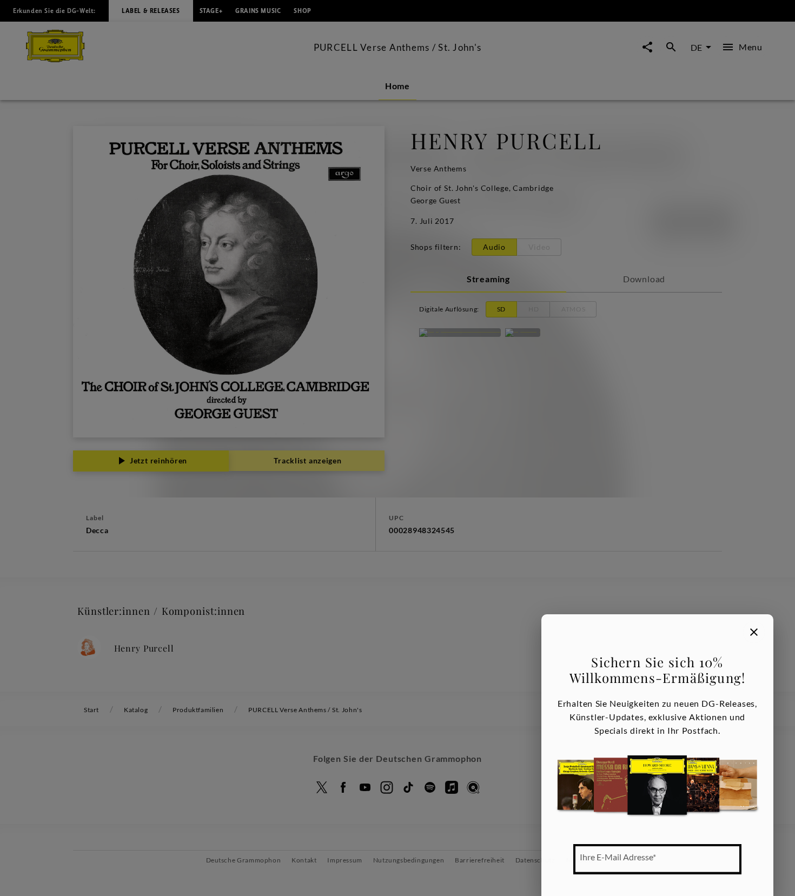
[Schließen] (754, 632)
